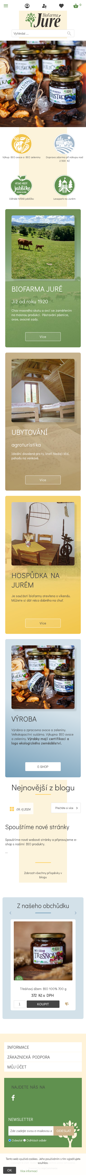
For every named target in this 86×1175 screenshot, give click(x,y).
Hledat (70, 33)
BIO (19, 978)
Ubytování (29, 432)
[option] (43, 965)
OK (9, 1170)
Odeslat (64, 1131)
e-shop (43, 766)
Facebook (13, 1098)
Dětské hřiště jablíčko (21, 198)
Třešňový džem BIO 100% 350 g (43, 989)
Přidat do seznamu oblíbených (67, 1004)
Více (43, 336)
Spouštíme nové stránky (37, 827)
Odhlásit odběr (37, 1140)
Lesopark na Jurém (64, 198)
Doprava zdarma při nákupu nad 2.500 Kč (64, 158)
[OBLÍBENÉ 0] (62, 6)
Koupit (43, 1004)
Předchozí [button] (10, 913)
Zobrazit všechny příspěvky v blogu (43, 875)
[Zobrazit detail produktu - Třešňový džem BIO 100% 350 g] (43, 950)
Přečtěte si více (64, 808)
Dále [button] (75, 913)
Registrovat (27, 6)
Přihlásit (45, 6)
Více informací (28, 1171)
